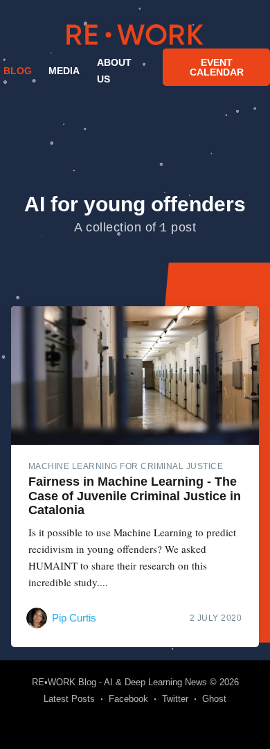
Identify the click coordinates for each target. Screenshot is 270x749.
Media (64, 70)
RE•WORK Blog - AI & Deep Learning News (119, 682)
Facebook (128, 699)
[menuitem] (16, 70)
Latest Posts (69, 699)
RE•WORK (135, 35)
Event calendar (217, 67)
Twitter (175, 699)
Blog (17, 70)
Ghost (214, 699)
